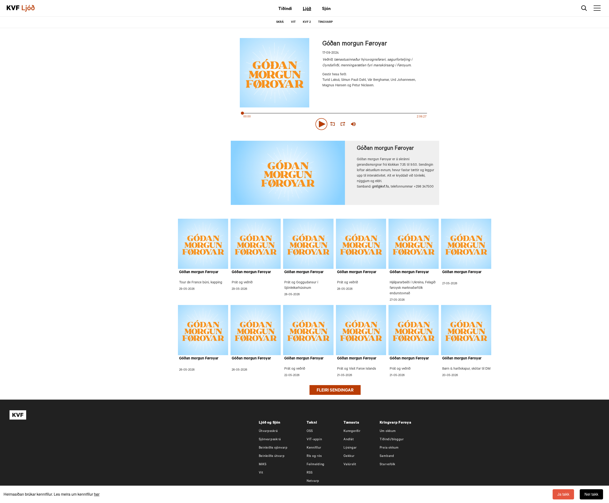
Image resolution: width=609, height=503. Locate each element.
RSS (310, 473)
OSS (310, 431)
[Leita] (584, 8)
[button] (321, 124)
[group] (353, 124)
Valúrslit (350, 464)
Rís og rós (314, 456)
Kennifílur (314, 448)
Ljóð (307, 9)
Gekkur (349, 456)
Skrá (280, 22)
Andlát (349, 439)
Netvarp (313, 481)
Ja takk (563, 494)
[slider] (375, 124)
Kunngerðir (352, 431)
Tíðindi (285, 9)
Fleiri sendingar (335, 390)
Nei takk (591, 494)
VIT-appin (314, 439)
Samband (387, 456)
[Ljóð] (32, 8)
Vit (261, 473)
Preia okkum (389, 448)
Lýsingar (350, 448)
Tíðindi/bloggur (392, 439)
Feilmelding (315, 464)
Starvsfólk (388, 464)
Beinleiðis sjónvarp (273, 448)
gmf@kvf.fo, (381, 187)
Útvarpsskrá (268, 431)
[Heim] (13, 8)
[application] (335, 123)
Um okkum (388, 431)
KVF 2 (307, 22)
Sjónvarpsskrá (270, 439)
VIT (293, 22)
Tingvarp (325, 22)
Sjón (326, 9)
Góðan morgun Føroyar (198, 272)
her (96, 494)
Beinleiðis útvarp (272, 456)
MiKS (263, 464)
